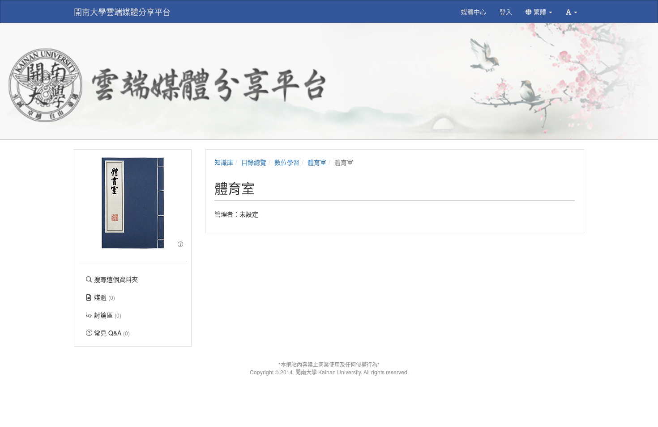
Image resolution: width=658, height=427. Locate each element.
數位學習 (286, 162)
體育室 (317, 162)
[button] (571, 11)
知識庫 (223, 162)
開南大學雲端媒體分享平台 (122, 11)
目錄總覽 (253, 162)
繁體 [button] (540, 11)
